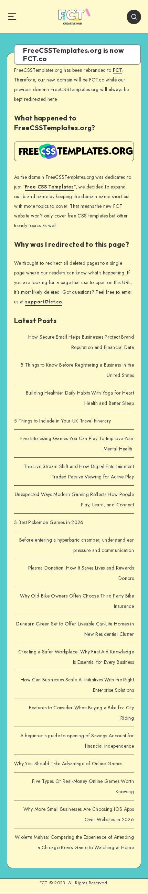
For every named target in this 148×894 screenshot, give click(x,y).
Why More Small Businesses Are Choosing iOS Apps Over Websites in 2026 (78, 814)
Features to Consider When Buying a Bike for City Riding (81, 712)
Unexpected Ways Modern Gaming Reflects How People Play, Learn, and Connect (74, 499)
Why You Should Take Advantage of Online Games (68, 763)
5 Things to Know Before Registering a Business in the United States (77, 370)
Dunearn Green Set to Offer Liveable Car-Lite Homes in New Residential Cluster (75, 629)
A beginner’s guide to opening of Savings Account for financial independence (77, 740)
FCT (117, 70)
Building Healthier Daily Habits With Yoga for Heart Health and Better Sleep (80, 398)
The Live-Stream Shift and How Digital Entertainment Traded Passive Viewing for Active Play (79, 471)
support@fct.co (43, 301)
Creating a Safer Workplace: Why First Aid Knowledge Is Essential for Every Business (76, 656)
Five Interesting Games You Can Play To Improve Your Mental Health (77, 443)
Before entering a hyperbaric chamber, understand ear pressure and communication (76, 545)
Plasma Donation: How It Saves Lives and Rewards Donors (81, 573)
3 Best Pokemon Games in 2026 (49, 522)
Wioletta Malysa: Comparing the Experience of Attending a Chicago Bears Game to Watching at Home (74, 842)
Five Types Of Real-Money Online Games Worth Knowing (83, 786)
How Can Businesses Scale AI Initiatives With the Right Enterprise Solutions (77, 684)
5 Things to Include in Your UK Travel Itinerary (62, 420)
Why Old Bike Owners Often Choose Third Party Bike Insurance (77, 601)
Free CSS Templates (49, 186)
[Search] (134, 17)
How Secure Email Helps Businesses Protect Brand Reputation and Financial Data (81, 342)
